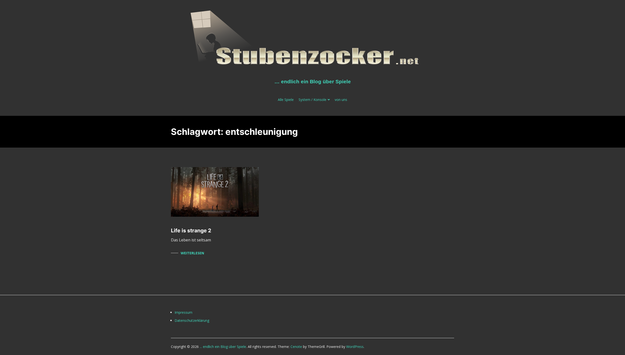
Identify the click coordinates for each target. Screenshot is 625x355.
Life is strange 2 (191, 230)
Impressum (183, 312)
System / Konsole (312, 99)
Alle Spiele (286, 99)
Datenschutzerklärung (192, 320)
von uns (341, 99)
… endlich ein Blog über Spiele (312, 81)
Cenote (296, 346)
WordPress (355, 346)
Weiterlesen (192, 253)
